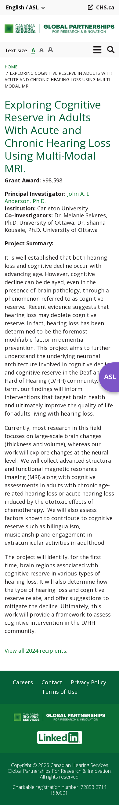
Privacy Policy (88, 682)
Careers (23, 682)
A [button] (33, 50)
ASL (110, 376)
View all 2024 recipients (35, 650)
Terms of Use (60, 692)
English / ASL (22, 7)
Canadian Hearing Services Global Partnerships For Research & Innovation (59, 768)
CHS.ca (105, 7)
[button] (97, 49)
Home (11, 67)
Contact (51, 682)
